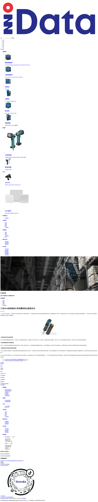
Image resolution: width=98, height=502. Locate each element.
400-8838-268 (3, 464)
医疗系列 (7, 111)
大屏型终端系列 (9, 74)
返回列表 (2, 362)
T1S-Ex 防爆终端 (14, 125)
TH (3, 43)
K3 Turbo (10, 64)
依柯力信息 (21, 460)
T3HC (9, 113)
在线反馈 (7, 242)
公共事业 (7, 227)
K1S (6, 64)
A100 (17, 213)
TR (3, 45)
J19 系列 (10, 157)
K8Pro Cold (14, 101)
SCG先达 (6, 460)
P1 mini (7, 89)
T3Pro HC (12, 113)
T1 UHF (9, 184)
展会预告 (7, 253)
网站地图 (24, 498)
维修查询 (7, 244)
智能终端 (4, 51)
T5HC (15, 113)
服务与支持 (5, 239)
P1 (5, 89)
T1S (11, 77)
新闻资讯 (7, 252)
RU (3, 42)
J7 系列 (10, 169)
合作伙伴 (7, 254)
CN (3, 40)
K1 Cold (6, 101)
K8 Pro (16, 64)
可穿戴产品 (5, 215)
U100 (15, 213)
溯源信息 (10, 460)
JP (3, 44)
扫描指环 (7, 217)
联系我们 (7, 251)
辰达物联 (2, 460)
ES (3, 47)
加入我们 (7, 250)
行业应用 (4, 220)
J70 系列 (24, 157)
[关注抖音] (21, 495)
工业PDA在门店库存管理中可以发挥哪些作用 (15, 359)
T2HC (6, 113)
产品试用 (2, 49)
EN (3, 41)
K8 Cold (9, 101)
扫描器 (4, 127)
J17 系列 (13, 157)
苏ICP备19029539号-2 (4, 498)
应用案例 (4, 229)
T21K (14, 77)
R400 (6, 213)
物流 (6, 223)
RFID (4, 171)
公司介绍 (7, 248)
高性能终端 (7, 123)
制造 (6, 225)
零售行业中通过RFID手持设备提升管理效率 (14, 360)
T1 (6, 77)
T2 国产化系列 (8, 125)
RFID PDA (7, 182)
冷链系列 (7, 98)
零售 (6, 222)
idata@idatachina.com (4, 465)
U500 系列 (11, 213)
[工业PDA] (49, 35)
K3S (8, 64)
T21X (17, 77)
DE (3, 46)
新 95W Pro (24, 64)
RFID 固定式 (8, 210)
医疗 (6, 226)
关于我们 (4, 246)
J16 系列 (17, 157)
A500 (8, 213)
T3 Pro (19, 77)
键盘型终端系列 (9, 62)
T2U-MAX (16, 184)
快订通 (17, 460)
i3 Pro (21, 64)
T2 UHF (12, 184)
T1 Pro (8, 77)
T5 (5, 77)
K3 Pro (13, 64)
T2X (19, 184)
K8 (18, 64)
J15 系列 (20, 157)
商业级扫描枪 (8, 167)
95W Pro (28, 64)
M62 (21, 77)
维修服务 (7, 241)
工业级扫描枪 (8, 155)
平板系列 (7, 86)
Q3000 (6, 184)
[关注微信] (2, 495)
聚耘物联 (14, 460)
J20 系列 (6, 157)
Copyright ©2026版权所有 (6, 497)
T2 (12, 77)
